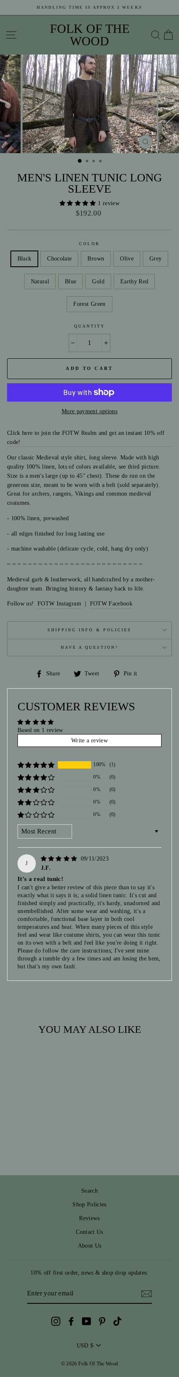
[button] (79, 203)
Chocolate (59, 259)
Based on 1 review (40, 730)
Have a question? (90, 647)
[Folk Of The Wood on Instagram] (55, 1321)
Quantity (89, 326)
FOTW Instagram (59, 603)
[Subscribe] (146, 1294)
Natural (40, 281)
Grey (155, 259)
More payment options (89, 411)
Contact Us (89, 1232)
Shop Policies (89, 1204)
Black (24, 259)
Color (89, 243)
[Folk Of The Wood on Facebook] (71, 1321)
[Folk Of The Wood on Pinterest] (102, 1321)
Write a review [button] (89, 740)
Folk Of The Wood (89, 34)
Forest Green (89, 304)
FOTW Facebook (111, 603)
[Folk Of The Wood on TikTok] (117, 1321)
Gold (98, 281)
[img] (60, 859)
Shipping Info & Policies (89, 630)
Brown (95, 259)
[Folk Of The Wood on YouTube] (86, 1321)
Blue (70, 281)
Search (89, 1191)
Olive (127, 259)
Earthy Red (134, 281)
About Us (90, 1246)
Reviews (89, 1218)
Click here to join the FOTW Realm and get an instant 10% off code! (85, 437)
